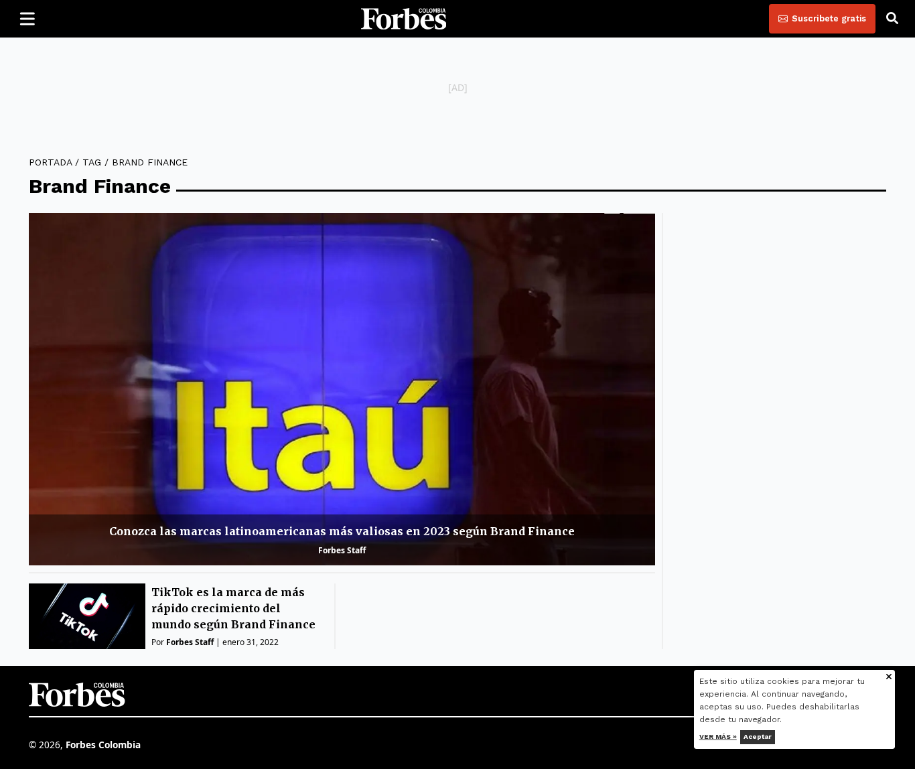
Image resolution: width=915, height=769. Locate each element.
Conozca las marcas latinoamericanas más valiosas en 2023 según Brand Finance (342, 531)
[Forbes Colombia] (404, 18)
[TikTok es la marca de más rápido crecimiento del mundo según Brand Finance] (87, 616)
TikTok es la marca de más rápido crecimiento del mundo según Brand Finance (233, 608)
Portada (50, 162)
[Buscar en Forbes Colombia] (892, 18)
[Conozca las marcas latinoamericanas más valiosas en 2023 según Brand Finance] (342, 389)
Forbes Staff (342, 550)
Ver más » (718, 736)
